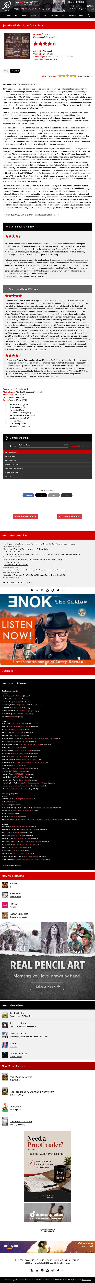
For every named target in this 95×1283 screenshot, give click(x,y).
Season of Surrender (18, 917)
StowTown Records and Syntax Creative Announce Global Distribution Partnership (33, 559)
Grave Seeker (16, 1057)
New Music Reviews (13, 875)
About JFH (19, 1260)
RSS (30, 583)
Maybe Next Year (11, 473)
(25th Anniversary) (32, 1092)
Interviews (54, 15)
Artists (24, 15)
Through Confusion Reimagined (23, 1026)
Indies (44, 15)
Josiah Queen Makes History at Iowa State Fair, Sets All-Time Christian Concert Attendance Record (39, 544)
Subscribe (59, 1263)
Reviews (34, 15)
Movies (71, 15)
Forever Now (15, 897)
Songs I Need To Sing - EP (21, 1016)
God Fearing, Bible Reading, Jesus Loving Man (29, 1036)
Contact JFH (30, 1260)
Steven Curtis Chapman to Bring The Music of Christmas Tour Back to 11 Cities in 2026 (35, 575)
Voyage (13, 907)
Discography (48, 51)
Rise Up (8, 477)
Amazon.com (14, 397)
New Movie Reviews (13, 1066)
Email (54, 495)
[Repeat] (84, 446)
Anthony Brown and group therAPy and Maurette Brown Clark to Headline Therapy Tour (35, 570)
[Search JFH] (89, 15)
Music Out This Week (14, 683)
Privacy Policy (86, 1280)
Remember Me (10, 460)
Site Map (50, 1260)
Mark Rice (33, 215)
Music (15, 15)
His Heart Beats (11, 452)
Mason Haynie (38, 276)
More (81, 15)
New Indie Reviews (13, 1005)
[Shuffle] (88, 446)
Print (66, 495)
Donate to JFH (41, 1263)
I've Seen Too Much (12, 465)
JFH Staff (59, 1260)
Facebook (28, 495)
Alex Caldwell (40, 350)
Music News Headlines (15, 535)
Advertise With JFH (72, 1260)
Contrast (13, 1047)
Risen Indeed (10, 456)
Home (8, 15)
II (10, 887)
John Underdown (51, 376)
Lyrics (64, 15)
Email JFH (41, 1260)
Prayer (51, 1263)
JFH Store (29, 1263)
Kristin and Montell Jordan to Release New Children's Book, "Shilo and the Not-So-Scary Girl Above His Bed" (43, 554)
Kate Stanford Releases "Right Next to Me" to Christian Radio (26, 549)
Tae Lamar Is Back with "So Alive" (16, 565)
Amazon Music (15, 400)
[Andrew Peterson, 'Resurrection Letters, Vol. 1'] (17, 46)
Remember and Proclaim (14, 469)
